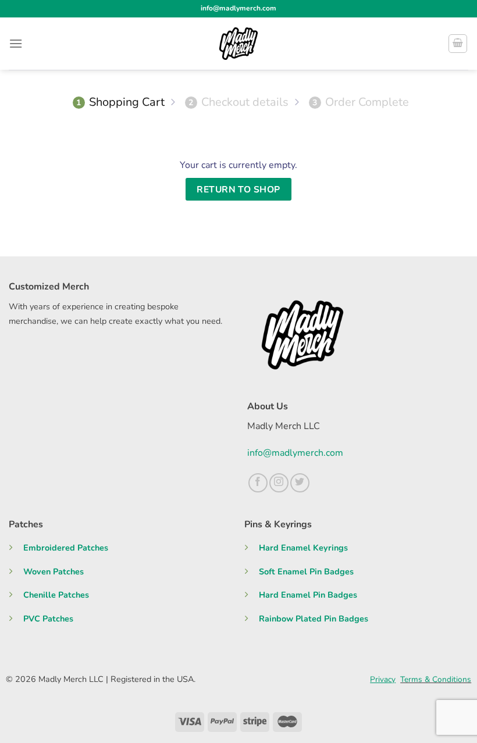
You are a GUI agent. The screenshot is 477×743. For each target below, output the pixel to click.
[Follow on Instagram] (279, 482)
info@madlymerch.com (295, 452)
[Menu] (16, 43)
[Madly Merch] (238, 43)
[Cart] (457, 43)
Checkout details (238, 102)
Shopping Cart (120, 102)
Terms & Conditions (435, 679)
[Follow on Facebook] (258, 482)
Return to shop (238, 189)
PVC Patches (48, 618)
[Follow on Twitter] (299, 482)
